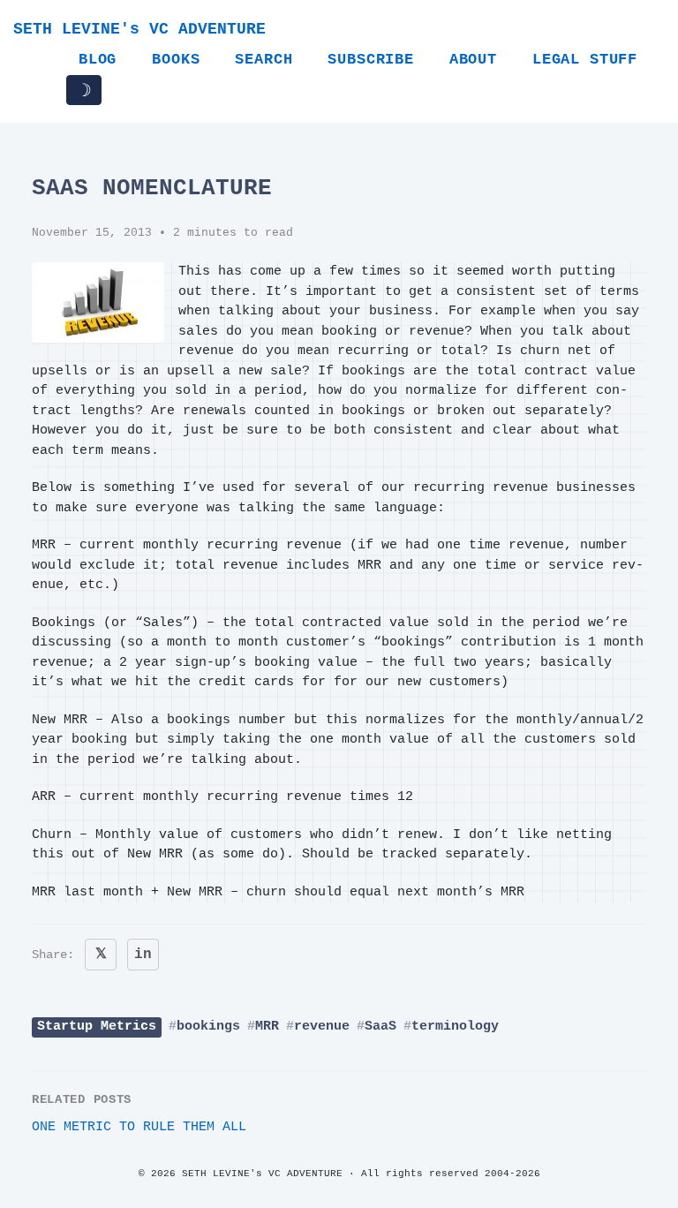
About (473, 59)
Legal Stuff (584, 59)
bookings (208, 1026)
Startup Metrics (96, 1026)
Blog (98, 59)
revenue (322, 1026)
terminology (455, 1026)
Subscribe (370, 59)
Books (176, 59)
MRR (267, 1026)
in (143, 955)
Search (263, 59)
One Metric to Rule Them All (139, 1127)
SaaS (380, 1026)
